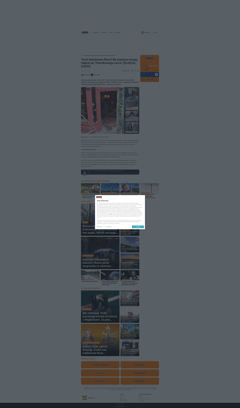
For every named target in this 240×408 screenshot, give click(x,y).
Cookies (104, 223)
